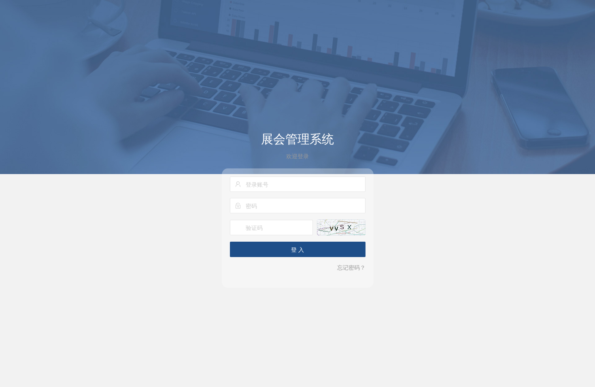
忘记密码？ (351, 267)
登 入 (297, 249)
